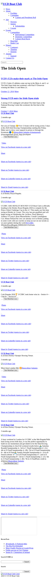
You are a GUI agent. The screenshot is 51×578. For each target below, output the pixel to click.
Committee (14, 15)
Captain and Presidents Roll (25, 17)
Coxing (13, 28)
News (8, 9)
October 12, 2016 (7, 91)
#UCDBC (30, 223)
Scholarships (20, 26)
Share (3, 153)
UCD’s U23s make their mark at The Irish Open (24, 78)
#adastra (26, 132)
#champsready (35, 132)
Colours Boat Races (22, 39)
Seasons (13, 52)
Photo (4, 234)
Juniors (13, 24)
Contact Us (10, 58)
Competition (15, 32)
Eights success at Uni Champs (17, 550)
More (17, 91)
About (8, 11)
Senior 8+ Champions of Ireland (18, 552)
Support (13, 56)
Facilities (13, 13)
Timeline (13, 50)
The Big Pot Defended (14, 546)
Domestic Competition (23, 37)
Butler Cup (14, 43)
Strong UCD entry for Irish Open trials (20, 98)
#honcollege (18, 132)
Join (7, 20)
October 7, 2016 (7, 111)
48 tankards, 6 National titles (16, 544)
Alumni (8, 54)
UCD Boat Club (7, 113)
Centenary (14, 47)
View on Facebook (16, 147)
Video (4, 143)
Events (8, 30)
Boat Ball (14, 41)
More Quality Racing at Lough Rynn (19, 548)
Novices (13, 22)
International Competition (24, 35)
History (8, 45)
